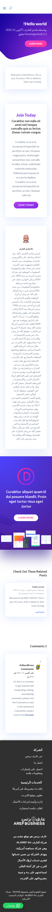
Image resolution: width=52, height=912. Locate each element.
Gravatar (29, 714)
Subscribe (35, 43)
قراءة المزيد (39, 612)
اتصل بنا (38, 762)
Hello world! (38, 587)
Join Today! (26, 205)
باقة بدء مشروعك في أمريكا (27, 788)
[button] (13, 906)
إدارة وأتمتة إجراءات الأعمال (27, 801)
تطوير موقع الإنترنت (31, 795)
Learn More (26, 517)
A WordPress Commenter (26, 667)
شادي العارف (31, 29)
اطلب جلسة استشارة (31, 808)
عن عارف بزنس (33, 756)
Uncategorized (33, 34)
